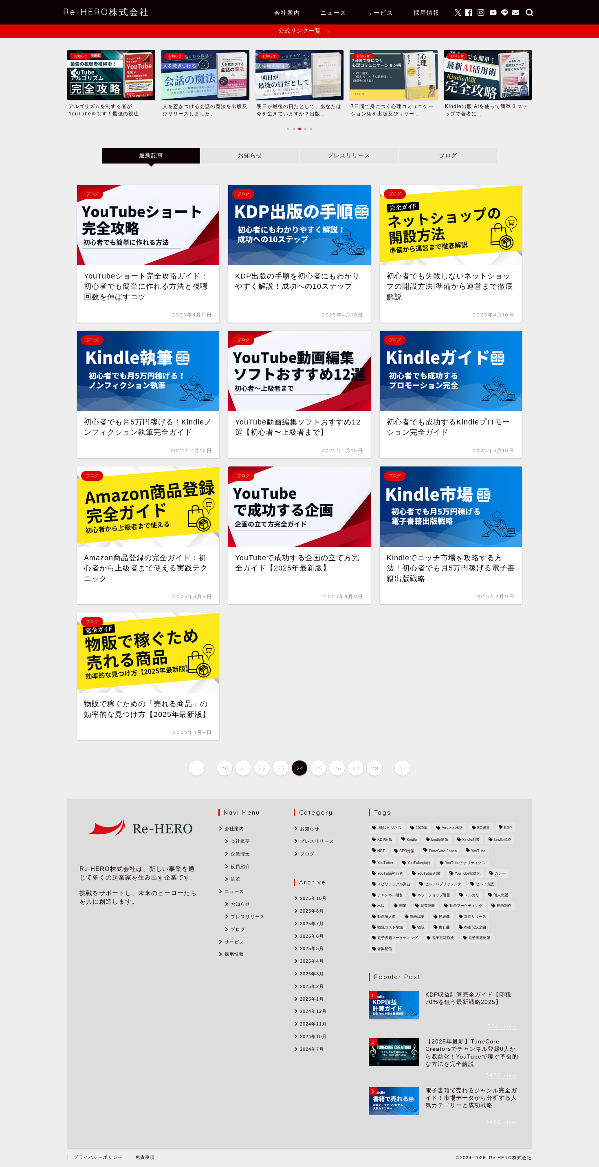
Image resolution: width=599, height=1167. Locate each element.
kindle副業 (471, 840)
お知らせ (250, 156)
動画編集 (417, 917)
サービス (380, 12)
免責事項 (145, 1157)
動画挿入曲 (386, 917)
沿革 (235, 879)
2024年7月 (312, 1049)
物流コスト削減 (390, 927)
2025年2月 (312, 986)
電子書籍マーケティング (397, 938)
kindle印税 (502, 840)
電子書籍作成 (443, 938)
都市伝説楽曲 (475, 927)
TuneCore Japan (443, 851)
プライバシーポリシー (98, 1157)
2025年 (421, 828)
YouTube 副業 (428, 873)
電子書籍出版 (479, 938)
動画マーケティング (465, 906)
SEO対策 (406, 851)
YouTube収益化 (467, 873)
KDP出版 (384, 840)
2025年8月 (312, 910)
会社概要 (240, 841)
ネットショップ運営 (433, 895)
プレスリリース (349, 156)
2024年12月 (313, 1011)
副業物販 (428, 906)
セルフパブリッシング (443, 884)
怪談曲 (444, 917)
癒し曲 (444, 927)
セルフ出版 (485, 884)
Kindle (412, 840)
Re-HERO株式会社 (106, 11)
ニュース (334, 12)
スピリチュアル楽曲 (393, 884)
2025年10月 (313, 898)
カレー (500, 873)
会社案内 (287, 12)
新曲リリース (475, 917)
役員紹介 (240, 866)
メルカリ (472, 895)
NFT (381, 851)
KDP (508, 828)
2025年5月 (312, 948)
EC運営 (483, 828)
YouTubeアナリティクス (465, 863)
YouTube (478, 851)
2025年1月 (312, 999)
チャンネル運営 (390, 895)
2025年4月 (312, 961)
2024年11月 (313, 1023)
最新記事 (151, 156)
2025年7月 (312, 923)
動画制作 (504, 906)
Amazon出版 (452, 828)
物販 (421, 927)
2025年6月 (312, 936)
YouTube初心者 (390, 873)
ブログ (448, 156)
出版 (381, 906)
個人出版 (500, 895)
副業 (402, 906)
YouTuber (385, 863)
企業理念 (240, 853)
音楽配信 (384, 949)
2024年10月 (313, 1036)
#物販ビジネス (389, 828)
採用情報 (427, 12)
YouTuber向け (419, 863)
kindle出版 (439, 840)
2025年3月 (312, 973)
